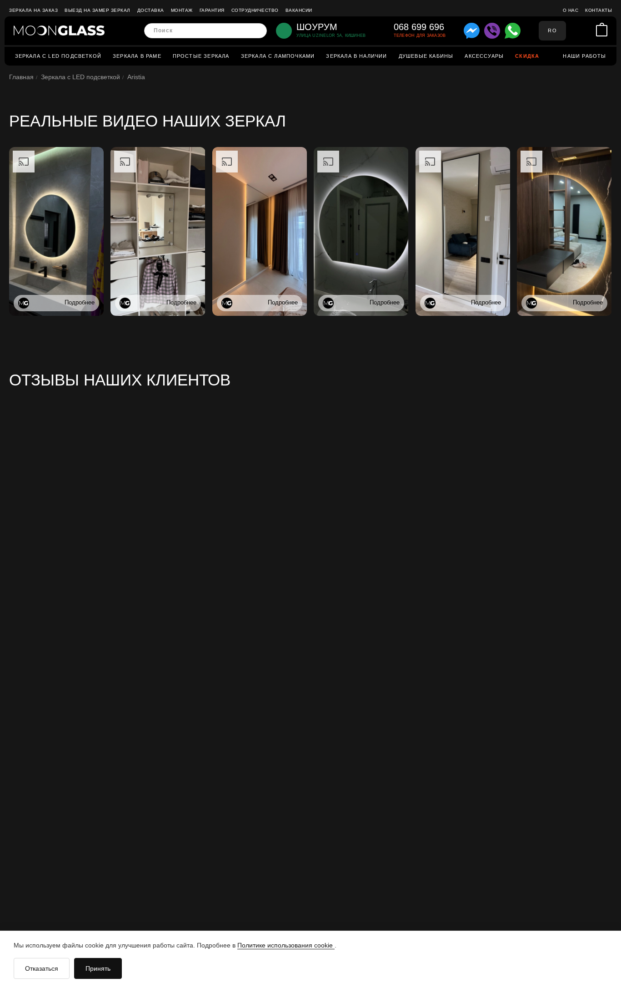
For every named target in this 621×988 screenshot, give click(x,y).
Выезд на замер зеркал (97, 10)
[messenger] (472, 31)
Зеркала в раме (137, 56)
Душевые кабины (426, 56)
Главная (21, 77)
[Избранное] (588, 31)
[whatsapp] (513, 31)
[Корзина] (601, 30)
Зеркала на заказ (33, 10)
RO (552, 30)
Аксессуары (484, 56)
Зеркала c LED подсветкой (58, 56)
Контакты (598, 10)
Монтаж (182, 10)
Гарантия (212, 10)
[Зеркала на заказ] (59, 30)
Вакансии (298, 10)
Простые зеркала (201, 56)
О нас (571, 10)
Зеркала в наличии (356, 56)
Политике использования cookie (286, 945)
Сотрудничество (255, 10)
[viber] (492, 31)
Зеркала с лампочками (278, 56)
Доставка (150, 10)
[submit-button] (257, 30)
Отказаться (41, 968)
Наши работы (584, 56)
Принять (97, 968)
